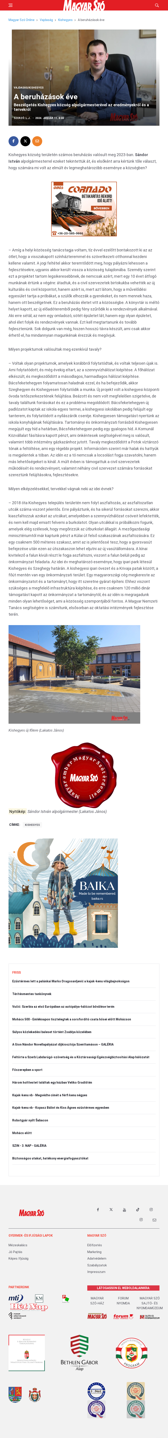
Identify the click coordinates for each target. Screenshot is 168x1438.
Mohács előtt (22, 1133)
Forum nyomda (123, 1300)
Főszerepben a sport (27, 1070)
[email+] (154, 1220)
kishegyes (32, 824)
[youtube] (124, 1210)
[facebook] (98, 1210)
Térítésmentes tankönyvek (31, 994)
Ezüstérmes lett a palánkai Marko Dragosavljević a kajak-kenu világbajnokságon (71, 981)
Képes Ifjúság (18, 1258)
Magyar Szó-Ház (97, 1300)
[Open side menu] (10, 5)
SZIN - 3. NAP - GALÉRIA (29, 1145)
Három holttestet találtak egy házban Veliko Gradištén (52, 1082)
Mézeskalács (18, 1245)
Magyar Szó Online (22, 20)
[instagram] (151, 1210)
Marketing (94, 1252)
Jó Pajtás (15, 1252)
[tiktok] (138, 1210)
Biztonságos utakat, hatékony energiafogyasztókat (50, 1158)
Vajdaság (46, 20)
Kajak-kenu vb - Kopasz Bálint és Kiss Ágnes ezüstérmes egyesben (60, 1107)
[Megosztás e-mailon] (37, 141)
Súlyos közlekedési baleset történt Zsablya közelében (51, 1032)
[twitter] (111, 1210)
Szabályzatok (97, 1265)
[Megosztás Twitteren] (25, 141)
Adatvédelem (96, 1258)
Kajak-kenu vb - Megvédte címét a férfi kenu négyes (49, 1095)
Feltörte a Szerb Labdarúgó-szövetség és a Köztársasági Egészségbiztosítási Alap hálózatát (80, 1057)
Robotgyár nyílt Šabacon (30, 1120)
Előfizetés (94, 1245)
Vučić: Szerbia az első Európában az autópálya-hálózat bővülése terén (63, 1006)
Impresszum (96, 1272)
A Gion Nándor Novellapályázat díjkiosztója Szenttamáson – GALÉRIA (63, 1044)
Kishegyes (65, 20)
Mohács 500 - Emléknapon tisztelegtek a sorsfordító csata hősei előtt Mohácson (71, 1019)
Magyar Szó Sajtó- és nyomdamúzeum (150, 1303)
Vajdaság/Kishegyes (29, 87)
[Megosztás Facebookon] (14, 141)
